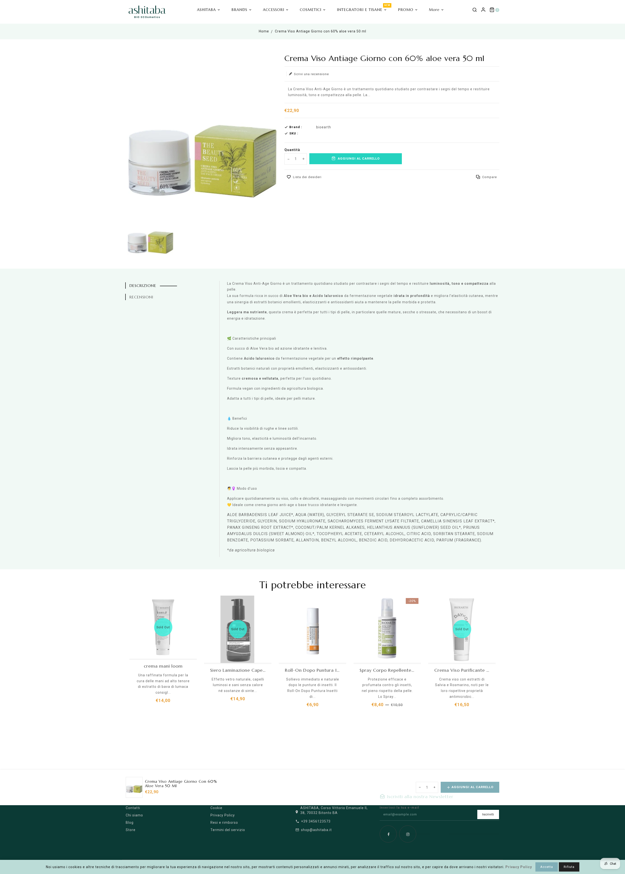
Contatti (133, 808)
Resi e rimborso (224, 822)
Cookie (216, 808)
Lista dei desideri (307, 177)
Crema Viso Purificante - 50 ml (462, 670)
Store (130, 830)
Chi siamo (134, 815)
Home (264, 31)
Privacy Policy (222, 815)
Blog (130, 822)
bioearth (323, 127)
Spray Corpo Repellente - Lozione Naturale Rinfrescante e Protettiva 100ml (387, 670)
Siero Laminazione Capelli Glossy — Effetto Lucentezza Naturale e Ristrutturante (237, 670)
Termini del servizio (227, 830)
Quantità (292, 150)
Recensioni (141, 297)
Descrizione (142, 285)
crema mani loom (163, 666)
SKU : (293, 133)
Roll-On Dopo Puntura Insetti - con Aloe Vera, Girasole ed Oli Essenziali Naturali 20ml (312, 670)
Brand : (295, 127)
